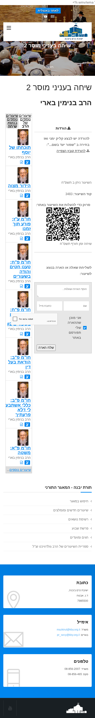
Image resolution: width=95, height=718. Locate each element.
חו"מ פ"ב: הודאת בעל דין (19, 362)
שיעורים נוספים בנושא (12, 121)
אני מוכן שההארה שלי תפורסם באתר (74, 327)
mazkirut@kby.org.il (68, 629)
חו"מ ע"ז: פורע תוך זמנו (21, 224)
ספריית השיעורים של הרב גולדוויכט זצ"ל (60, 546)
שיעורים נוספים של (25, 121)
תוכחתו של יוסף (20, 149)
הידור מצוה (19, 185)
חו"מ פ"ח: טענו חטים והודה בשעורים (20, 269)
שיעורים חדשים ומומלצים (70, 510)
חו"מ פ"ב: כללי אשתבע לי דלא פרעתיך (18, 407)
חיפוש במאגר (79, 501)
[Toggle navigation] (9, 28)
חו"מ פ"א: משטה (20, 450)
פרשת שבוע (80, 528)
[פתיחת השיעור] (21, 162)
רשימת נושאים (78, 519)
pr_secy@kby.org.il (68, 634)
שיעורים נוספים (20, 470)
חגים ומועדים (79, 537)
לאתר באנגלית (48, 10)
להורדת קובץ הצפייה (71, 151)
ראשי (50, 67)
